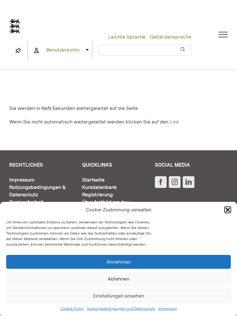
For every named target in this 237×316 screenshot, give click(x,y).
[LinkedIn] (188, 182)
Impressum (167, 308)
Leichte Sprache (127, 37)
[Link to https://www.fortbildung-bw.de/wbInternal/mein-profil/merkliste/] (18, 50)
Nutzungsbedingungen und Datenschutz (121, 308)
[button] (228, 210)
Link (174, 122)
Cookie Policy (72, 308)
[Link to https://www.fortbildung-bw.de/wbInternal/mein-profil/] (36, 50)
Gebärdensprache (170, 37)
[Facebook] (161, 182)
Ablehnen (118, 279)
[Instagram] (175, 182)
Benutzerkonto (63, 50)
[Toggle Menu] (223, 34)
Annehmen (118, 262)
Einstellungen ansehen (118, 296)
